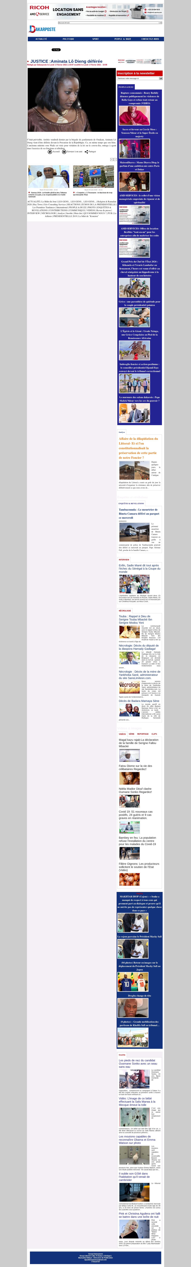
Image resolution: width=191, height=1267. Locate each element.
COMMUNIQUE (77, 210)
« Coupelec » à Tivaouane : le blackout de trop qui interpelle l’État (92, 194)
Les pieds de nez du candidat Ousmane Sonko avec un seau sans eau (138, 1063)
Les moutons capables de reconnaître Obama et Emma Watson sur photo (137, 1139)
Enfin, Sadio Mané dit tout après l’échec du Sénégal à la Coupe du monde (139, 568)
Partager (92, 151)
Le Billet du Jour (49, 201)
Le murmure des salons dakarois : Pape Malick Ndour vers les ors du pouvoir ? (139, 398)
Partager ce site (39, 50)
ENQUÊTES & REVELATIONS (131, 503)
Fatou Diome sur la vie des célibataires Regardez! (135, 767)
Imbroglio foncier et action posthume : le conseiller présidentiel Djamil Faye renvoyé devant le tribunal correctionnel (139, 367)
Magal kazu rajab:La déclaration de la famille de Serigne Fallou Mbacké (138, 743)
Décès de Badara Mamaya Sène (139, 700)
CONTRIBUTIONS (58, 210)
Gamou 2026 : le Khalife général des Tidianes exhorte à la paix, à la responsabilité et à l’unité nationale (47, 195)
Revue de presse (103, 210)
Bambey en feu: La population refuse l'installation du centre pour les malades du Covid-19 (137, 841)
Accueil (56, 151)
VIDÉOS (91, 210)
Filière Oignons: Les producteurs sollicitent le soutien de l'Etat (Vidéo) (139, 867)
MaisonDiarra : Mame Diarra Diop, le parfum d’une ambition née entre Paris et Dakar (140, 166)
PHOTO (92, 207)
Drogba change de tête (139, 995)
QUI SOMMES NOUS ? (95, 213)
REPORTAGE (143, 734)
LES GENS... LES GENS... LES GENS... (77, 201)
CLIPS (154, 734)
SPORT (95, 39)
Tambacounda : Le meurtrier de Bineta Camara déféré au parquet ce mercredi (139, 514)
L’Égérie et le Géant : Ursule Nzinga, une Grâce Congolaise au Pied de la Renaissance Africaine (140, 334)
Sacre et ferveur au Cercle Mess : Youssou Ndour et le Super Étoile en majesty (139, 133)
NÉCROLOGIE (48, 213)
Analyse (61, 213)
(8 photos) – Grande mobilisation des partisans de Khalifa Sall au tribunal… (140, 1023)
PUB (110, 213)
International (62, 207)
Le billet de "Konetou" (89, 216)
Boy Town (37, 204)
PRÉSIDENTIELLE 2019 (65, 216)
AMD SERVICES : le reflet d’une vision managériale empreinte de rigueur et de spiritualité (139, 199)
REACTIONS (73, 204)
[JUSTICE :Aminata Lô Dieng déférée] (71, 68)
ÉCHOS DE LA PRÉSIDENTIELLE (99, 204)
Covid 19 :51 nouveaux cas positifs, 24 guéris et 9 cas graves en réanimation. (136, 815)
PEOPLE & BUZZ (123, 39)
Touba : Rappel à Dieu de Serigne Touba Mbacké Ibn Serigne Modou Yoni (135, 619)
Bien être (78, 213)
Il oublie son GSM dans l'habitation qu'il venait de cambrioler (134, 1177)
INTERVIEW (33, 213)
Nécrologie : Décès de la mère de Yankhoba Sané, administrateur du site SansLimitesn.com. (139, 675)
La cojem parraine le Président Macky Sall (139, 936)
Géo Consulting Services (55, 204)
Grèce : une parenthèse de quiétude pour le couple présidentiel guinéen (139, 303)
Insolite (69, 213)
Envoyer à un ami (74, 151)
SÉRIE (131, 734)
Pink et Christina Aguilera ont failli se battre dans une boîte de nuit (139, 1215)
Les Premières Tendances (44, 207)
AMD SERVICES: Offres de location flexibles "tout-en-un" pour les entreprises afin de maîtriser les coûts (139, 232)
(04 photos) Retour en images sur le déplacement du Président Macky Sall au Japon (139, 966)
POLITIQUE (68, 39)
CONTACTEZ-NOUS (150, 39)
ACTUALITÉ (41, 39)
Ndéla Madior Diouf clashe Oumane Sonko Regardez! (135, 790)
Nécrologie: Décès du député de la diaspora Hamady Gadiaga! (139, 647)
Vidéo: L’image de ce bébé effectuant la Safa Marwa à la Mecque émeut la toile (137, 1101)
